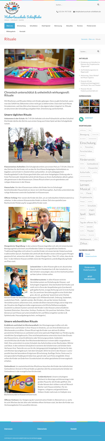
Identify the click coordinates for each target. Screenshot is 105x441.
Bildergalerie (10, 31)
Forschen (89, 147)
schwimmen (83, 209)
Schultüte (92, 205)
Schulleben (34, 26)
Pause (89, 193)
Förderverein (91, 26)
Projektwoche (86, 197)
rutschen (90, 201)
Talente (82, 226)
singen (92, 210)
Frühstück (82, 155)
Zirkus (83, 243)
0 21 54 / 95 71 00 (65, 11)
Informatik (82, 168)
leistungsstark (86, 180)
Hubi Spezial (46, 26)
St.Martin (82, 218)
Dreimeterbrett (92, 138)
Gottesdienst (92, 164)
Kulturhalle (85, 172)
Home (40, 438)
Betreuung (58, 26)
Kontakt (22, 31)
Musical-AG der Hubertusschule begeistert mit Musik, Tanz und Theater (90, 83)
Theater (90, 231)
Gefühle (82, 163)
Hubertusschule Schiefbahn (22, 17)
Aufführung (83, 130)
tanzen (90, 226)
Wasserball (91, 235)
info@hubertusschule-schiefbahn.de (88, 11)
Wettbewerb (85, 239)
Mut (94, 189)
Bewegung (84, 134)
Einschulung (88, 142)
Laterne (95, 172)
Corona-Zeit (95, 134)
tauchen (82, 230)
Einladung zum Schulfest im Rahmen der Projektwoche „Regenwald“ (90, 64)
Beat (90, 130)
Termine (80, 26)
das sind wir (83, 138)
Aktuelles (69, 26)
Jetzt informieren (89, 277)
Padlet (81, 193)
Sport (92, 214)
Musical (85, 188)
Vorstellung (83, 235)
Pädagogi (82, 201)
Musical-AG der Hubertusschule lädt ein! (89, 90)
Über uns (9, 26)
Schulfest (82, 205)
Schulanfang (21, 26)
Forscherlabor (86, 151)
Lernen (84, 184)
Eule (81, 147)
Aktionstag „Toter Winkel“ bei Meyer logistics (90, 76)
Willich (96, 239)
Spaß (83, 214)
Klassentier (93, 168)
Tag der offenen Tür (88, 222)
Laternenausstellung (85, 176)
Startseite (84, 39)
